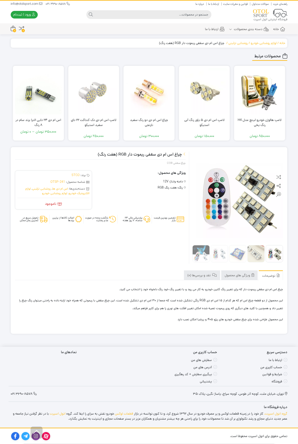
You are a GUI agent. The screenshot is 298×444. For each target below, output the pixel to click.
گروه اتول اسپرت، (275, 413)
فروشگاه (277, 381)
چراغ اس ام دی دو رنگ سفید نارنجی (149, 122)
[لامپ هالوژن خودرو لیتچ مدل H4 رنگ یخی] (259, 91)
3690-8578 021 (56, 4)
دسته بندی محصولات (247, 29)
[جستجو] (90, 14)
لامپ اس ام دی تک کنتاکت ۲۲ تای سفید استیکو (93, 122)
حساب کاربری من (271, 367)
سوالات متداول (260, 4)
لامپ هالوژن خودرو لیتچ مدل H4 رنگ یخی (259, 122)
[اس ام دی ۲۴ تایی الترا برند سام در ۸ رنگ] (38, 91)
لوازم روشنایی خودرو (264, 43)
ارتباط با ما (213, 4)
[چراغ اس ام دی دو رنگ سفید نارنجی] (149, 91)
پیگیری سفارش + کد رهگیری (193, 374)
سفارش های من (201, 360)
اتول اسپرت (57, 413)
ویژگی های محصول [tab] (238, 275)
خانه (276, 29)
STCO (76, 175)
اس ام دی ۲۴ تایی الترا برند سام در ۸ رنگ (38, 122)
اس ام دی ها (60, 188)
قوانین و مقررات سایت (235, 4)
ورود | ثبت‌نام (22, 14)
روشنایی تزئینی (238, 43)
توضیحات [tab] (269, 275)
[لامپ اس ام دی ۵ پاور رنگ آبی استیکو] (204, 91)
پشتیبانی (206, 381)
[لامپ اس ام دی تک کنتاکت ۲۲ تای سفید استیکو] (93, 91)
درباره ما (199, 4)
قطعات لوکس (124, 413)
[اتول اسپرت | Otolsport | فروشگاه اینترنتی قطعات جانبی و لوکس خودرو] (270, 14)
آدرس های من (203, 367)
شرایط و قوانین (272, 374)
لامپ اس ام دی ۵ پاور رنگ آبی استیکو (204, 122)
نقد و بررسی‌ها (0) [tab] (199, 275)
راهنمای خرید (280, 4)
